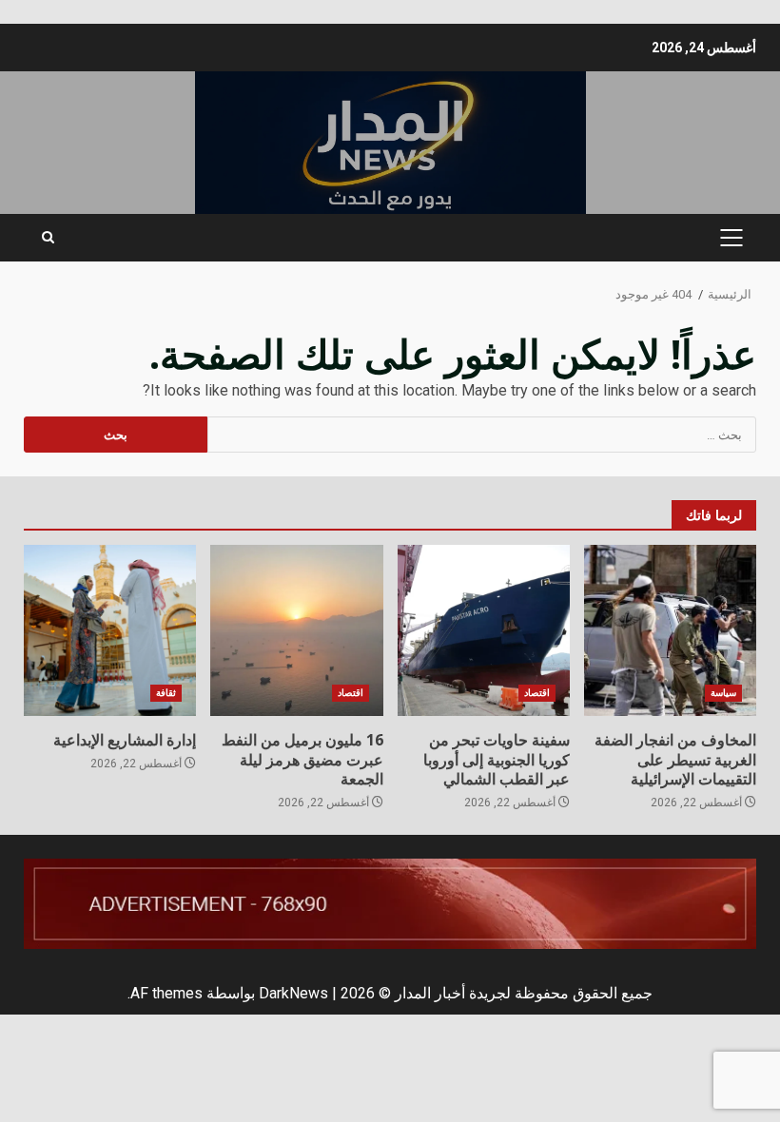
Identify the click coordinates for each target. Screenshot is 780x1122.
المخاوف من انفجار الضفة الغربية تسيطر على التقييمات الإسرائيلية (670, 630)
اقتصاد (537, 692)
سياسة (723, 692)
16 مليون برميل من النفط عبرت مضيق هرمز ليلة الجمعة (296, 630)
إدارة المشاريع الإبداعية (110, 630)
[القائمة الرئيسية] (731, 237)
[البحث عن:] (482, 434)
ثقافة (166, 692)
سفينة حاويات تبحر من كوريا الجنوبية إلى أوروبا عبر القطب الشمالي (484, 630)
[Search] (48, 238)
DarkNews (293, 993)
